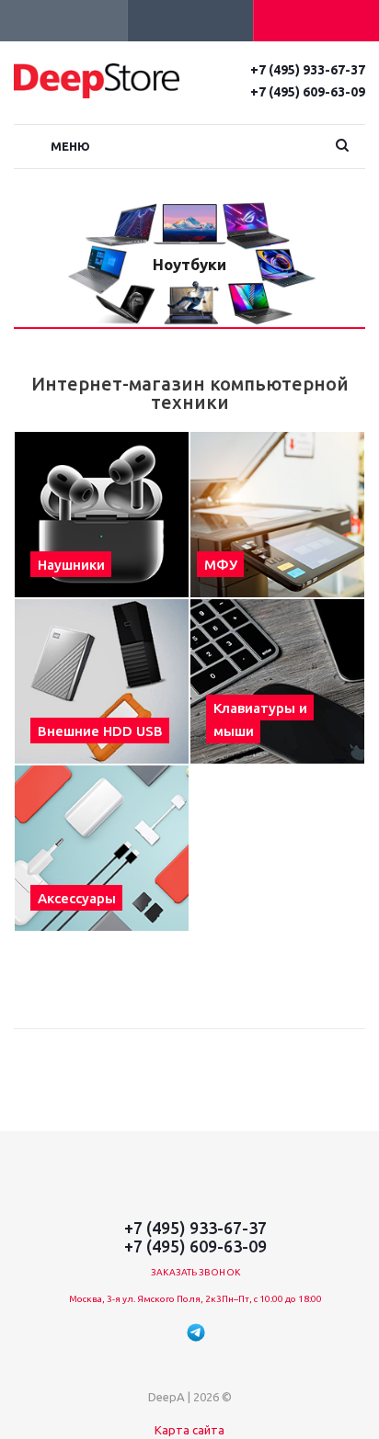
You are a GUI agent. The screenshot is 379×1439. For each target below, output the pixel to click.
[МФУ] (277, 514)
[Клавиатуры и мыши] (277, 682)
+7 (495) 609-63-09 (307, 91)
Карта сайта (189, 1429)
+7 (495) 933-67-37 (307, 69)
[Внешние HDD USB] (102, 682)
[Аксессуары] (102, 848)
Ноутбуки (189, 264)
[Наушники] (102, 514)
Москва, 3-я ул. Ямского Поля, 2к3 (145, 1299)
